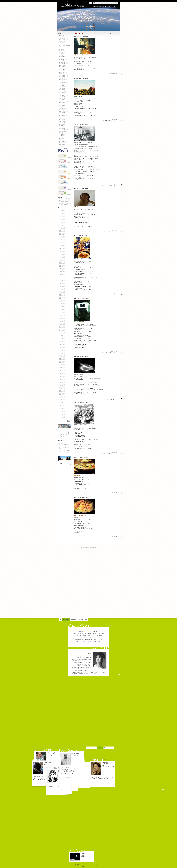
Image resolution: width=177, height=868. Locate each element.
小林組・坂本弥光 (62, 82)
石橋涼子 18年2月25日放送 (81, 124)
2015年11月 (61, 297)
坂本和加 (60, 50)
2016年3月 (61, 291)
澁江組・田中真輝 (62, 114)
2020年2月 (61, 219)
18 (70, 434)
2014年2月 (61, 329)
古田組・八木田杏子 (62, 129)
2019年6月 (61, 231)
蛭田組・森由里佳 (62, 76)
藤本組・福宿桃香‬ (62, 69)
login (176, 0)
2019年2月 (61, 237)
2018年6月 (61, 250)
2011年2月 (61, 384)
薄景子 (116, 293)
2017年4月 (61, 271)
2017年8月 (61, 265)
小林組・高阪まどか (62, 95)
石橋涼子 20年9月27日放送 (64, 200)
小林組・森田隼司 (62, 103)
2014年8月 (61, 320)
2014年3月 (61, 327)
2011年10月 (61, 371)
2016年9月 (61, 282)
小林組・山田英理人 (62, 91)
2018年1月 (61, 257)
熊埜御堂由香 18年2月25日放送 (82, 36)
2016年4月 (61, 289)
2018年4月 (61, 253)
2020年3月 (61, 218)
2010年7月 (61, 394)
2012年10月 (61, 353)
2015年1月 (61, 312)
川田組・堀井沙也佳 (62, 141)
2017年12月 (61, 259)
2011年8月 (61, 375)
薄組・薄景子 (61, 55)
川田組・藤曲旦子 (62, 144)
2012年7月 (61, 358)
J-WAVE (85, 639)
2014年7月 (61, 321)
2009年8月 (61, 411)
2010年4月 (61, 399)
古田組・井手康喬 (62, 128)
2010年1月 (61, 403)
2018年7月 (61, 248)
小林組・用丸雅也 (62, 105)
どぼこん (60, 454)
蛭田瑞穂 (60, 73)
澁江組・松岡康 (62, 112)
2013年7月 (61, 339)
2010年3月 (61, 400)
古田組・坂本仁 (62, 131)
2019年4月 (61, 234)
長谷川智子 (61, 125)
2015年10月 (61, 298)
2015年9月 (61, 300)
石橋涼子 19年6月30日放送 (64, 444)
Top (76, 545)
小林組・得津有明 (62, 102)
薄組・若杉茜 (61, 60)
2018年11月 (61, 242)
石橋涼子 (115, 184)
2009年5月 (61, 416)
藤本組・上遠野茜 (62, 68)
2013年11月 (61, 333)
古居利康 (60, 49)
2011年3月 (61, 382)
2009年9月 (61, 410)
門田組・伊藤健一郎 (62, 124)
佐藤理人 (60, 42)
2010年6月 (61, 396)
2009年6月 (61, 414)
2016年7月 (61, 285)
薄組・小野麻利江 (109, 352)
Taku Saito (60, 463)
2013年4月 (61, 344)
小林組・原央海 (62, 98)
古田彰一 (60, 126)
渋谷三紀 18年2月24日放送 (81, 457)
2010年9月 (61, 391)
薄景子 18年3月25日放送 (64, 450)
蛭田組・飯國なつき (62, 78)
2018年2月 (61, 256)
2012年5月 (61, 361)
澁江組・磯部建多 (62, 115)
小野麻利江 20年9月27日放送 (64, 198)
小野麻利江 (115, 351)
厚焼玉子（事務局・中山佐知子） (65, 45)
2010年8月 (61, 393)
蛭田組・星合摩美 (62, 79)
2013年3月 (61, 346)
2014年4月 (61, 326)
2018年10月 (61, 243)
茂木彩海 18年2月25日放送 (81, 356)
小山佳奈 (60, 53)
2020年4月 (61, 216)
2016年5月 (61, 288)
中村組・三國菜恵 (62, 38)
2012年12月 (61, 350)
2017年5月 (61, 269)
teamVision (100, 747)
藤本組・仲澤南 (62, 70)
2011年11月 (61, 370)
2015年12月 (61, 295)
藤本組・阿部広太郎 (62, 66)
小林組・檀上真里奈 (62, 96)
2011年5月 (61, 379)
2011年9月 (61, 373)
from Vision (92, 545)
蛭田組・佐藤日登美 (62, 75)
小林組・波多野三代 (62, 89)
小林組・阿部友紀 (62, 93)
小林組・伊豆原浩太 (62, 86)
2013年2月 (61, 347)
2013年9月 (61, 336)
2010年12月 (61, 387)
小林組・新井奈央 (62, 85)
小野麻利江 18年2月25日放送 (82, 298)
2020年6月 (61, 213)
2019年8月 (61, 228)
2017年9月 (61, 263)
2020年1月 (61, 221)
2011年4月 (61, 381)
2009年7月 (61, 413)
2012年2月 (61, 365)
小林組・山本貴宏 (62, 106)
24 (68, 435)
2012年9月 (61, 355)
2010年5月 (61, 397)
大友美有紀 (61, 52)
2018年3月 (61, 254)
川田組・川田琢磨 (62, 142)
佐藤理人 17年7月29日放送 (64, 452)
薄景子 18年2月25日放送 (80, 235)
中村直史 (60, 36)
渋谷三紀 (115, 492)
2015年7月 (61, 303)
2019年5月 (61, 233)
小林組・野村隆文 (62, 108)
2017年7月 (61, 266)
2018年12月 (61, 240)
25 (70, 435)
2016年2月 (61, 292)
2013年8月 (61, 338)
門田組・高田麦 (62, 122)
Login (101, 545)
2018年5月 (61, 251)
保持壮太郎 (51, 753)
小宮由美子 (61, 134)
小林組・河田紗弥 (62, 101)
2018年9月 (61, 245)
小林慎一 (60, 81)
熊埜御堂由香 (114, 73)
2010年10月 (61, 390)
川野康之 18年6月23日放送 (64, 447)
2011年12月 (61, 368)
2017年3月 (61, 272)
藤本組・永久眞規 (62, 72)
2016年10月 (61, 280)
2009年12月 (61, 405)
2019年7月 (61, 230)
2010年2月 (61, 402)
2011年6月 (61, 378)
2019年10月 (61, 225)
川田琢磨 (60, 139)
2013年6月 (61, 341)
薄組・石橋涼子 (109, 185)
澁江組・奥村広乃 (62, 111)
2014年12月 (61, 314)
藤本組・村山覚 (62, 65)
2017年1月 (61, 275)
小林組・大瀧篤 (62, 92)
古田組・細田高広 (62, 132)
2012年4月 (61, 362)
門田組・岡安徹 (62, 121)
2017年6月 (61, 268)
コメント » (115, 75)
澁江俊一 (60, 109)
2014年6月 (61, 323)
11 (70, 433)
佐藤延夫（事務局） (62, 41)
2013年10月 (61, 335)
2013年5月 (61, 343)
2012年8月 (61, 356)
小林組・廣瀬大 (62, 88)
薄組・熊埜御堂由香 (108, 75)
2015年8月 (61, 301)
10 (68, 433)
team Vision (87, 545)
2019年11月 (61, 224)
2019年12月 (61, 222)
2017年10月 (61, 262)
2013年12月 (61, 332)
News (97, 545)
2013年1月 (61, 349)
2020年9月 (61, 208)
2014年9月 (61, 318)
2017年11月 (61, 260)
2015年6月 (61, 304)
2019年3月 (61, 236)
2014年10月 (61, 317)
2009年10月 (61, 408)
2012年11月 (61, 352)
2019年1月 (61, 239)
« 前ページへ (112, 33)
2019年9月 (61, 227)
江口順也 (60, 135)
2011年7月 (61, 376)
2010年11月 (61, 388)
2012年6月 (61, 359)
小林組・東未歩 (62, 83)
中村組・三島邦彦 (62, 39)
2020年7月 (61, 211)
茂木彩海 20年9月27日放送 (64, 204)
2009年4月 (61, 417)
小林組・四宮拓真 (62, 99)
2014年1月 (61, 330)
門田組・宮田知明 (62, 119)
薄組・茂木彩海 (109, 399)
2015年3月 (61, 309)
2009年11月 (61, 407)
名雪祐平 (60, 35)
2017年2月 (61, 274)
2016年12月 (61, 277)
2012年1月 (61, 367)
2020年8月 (61, 210)
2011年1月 (61, 385)
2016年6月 (61, 286)
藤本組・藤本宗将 (62, 63)
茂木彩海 (115, 397)
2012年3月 (61, 364)
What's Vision (80, 545)
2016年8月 (61, 283)
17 (68, 434)
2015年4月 (61, 307)
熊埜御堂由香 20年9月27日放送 (65, 201)
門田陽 (60, 118)
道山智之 (60, 116)
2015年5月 (61, 306)
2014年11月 (61, 315)
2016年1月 (61, 294)
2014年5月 (61, 324)
